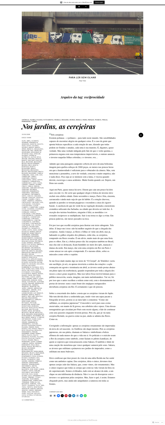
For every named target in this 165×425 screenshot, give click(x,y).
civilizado (36, 204)
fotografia (48, 120)
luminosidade (27, 293)
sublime (37, 371)
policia (25, 338)
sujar (36, 374)
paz (29, 328)
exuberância (26, 267)
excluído (40, 264)
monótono (35, 304)
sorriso (25, 371)
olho (39, 319)
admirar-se (33, 142)
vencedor (25, 388)
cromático (35, 228)
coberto (25, 207)
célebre (38, 184)
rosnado (32, 358)
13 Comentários (28, 400)
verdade (38, 390)
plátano (33, 337)
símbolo (38, 361)
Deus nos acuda (28, 241)
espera (24, 260)
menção (38, 299)
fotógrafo (26, 272)
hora (41, 278)
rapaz (24, 346)
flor (32, 270)
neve (23, 314)
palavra (25, 327)
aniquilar (26, 150)
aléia (24, 145)
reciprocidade (27, 350)
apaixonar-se (36, 152)
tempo (34, 121)
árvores (31, 158)
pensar (35, 332)
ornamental (32, 322)
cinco (37, 199)
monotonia (26, 306)
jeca (39, 290)
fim (28, 270)
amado (37, 147)
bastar (39, 160)
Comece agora (99, 2)
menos (33, 301)
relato (32, 353)
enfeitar (25, 251)
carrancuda (35, 181)
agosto (40, 144)
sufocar (25, 374)
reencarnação (27, 351)
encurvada (26, 248)
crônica (25, 120)
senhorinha (33, 362)
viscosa (30, 393)
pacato (25, 325)
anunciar (38, 150)
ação (24, 141)
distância (39, 241)
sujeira (24, 375)
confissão (35, 218)
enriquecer (26, 252)
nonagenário (27, 316)
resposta (25, 354)
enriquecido (36, 252)
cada (32, 175)
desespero (35, 236)
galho (32, 277)
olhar (34, 319)
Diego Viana (26, 137)
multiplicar (33, 309)
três (42, 385)
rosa (34, 356)
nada (30, 311)
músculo (39, 296)
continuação (35, 223)
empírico (25, 246)
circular (35, 202)
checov (30, 196)
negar (32, 312)
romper (37, 354)
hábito (35, 278)
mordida (35, 306)
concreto (26, 217)
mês (33, 296)
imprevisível (26, 285)
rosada (40, 356)
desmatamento (28, 238)
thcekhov (31, 385)
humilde (34, 280)
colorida (30, 209)
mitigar (33, 303)
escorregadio (27, 256)
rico (31, 354)
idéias (24, 282)
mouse (41, 307)
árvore (25, 158)
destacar (25, 239)
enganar (39, 251)
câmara (25, 184)
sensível (25, 364)
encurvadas (35, 248)
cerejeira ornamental (30, 191)
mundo (24, 311)
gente (38, 277)
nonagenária (39, 314)
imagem (31, 283)
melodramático (28, 299)
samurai (31, 361)
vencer (33, 388)
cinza (24, 201)
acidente (35, 141)
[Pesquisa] (85, 6)
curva (24, 230)
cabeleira (25, 175)
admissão (25, 144)
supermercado (38, 375)
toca (38, 385)
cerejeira (25, 188)
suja (31, 374)
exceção (33, 264)
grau (24, 278)
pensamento (26, 332)
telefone (25, 379)
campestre (26, 176)
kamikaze (25, 291)
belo (30, 165)
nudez (28, 317)
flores (33, 120)
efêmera (30, 243)
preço (36, 340)
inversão (25, 286)
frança (57, 120)
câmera (32, 184)
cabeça (40, 173)
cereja (30, 186)
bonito (32, 167)
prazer (30, 340)
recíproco (37, 346)
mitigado (25, 303)
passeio (98, 120)
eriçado (25, 254)
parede (31, 327)
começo (33, 212)
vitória (30, 395)
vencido (25, 390)
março (79, 120)
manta (31, 294)
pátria (34, 328)
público (41, 328)
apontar (25, 154)
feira (38, 269)
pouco (24, 340)
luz (34, 293)
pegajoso (38, 330)
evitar (39, 262)
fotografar (36, 272)
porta (38, 338)
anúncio (30, 149)
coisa (24, 209)
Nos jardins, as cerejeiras (58, 126)
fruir (30, 275)
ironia (72, 120)
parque (91, 120)
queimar (38, 343)
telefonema (34, 379)
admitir (33, 144)
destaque (33, 239)
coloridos (34, 210)
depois (38, 231)
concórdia (26, 214)
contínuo (26, 223)
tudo (24, 387)
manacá (40, 293)
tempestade (37, 380)
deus (40, 239)
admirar (25, 142)
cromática (26, 228)
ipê (38, 286)
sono (36, 369)
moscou (25, 307)
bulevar (25, 173)
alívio (29, 145)
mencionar (26, 301)
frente (34, 273)
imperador (39, 283)
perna (32, 333)
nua (23, 317)
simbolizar (26, 367)
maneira (25, 294)
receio (24, 348)
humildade (26, 280)
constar (37, 220)
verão (31, 390)
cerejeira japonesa (29, 189)
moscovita (33, 307)
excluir (25, 265)
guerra (29, 278)
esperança (32, 260)
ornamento (26, 324)
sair (38, 359)
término (31, 377)
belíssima (29, 162)
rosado (25, 358)
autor (33, 157)
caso (34, 183)
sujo (30, 375)
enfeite (32, 251)
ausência (32, 155)
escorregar (38, 256)
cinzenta (30, 201)
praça (104, 120)
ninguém (29, 314)
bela (23, 162)
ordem (24, 322)
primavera (26, 121)
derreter (25, 233)
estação (25, 262)
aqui (31, 154)
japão (24, 288)
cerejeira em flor (37, 188)
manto (37, 294)
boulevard (26, 168)
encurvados (36, 249)
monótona (26, 304)
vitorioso (26, 396)
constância (26, 222)
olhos (24, 320)
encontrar (34, 246)
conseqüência (27, 220)
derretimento (35, 233)
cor (32, 225)
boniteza (25, 167)
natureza (36, 311)
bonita (35, 165)
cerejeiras (26, 192)
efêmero (37, 243)
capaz (34, 179)
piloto (29, 335)
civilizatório (27, 205)
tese (39, 384)
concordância (28, 215)
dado (35, 230)
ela (29, 244)
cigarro (31, 199)
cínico (24, 186)
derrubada (26, 235)
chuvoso (39, 197)
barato (25, 160)
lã (37, 291)
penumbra (25, 333)
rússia (29, 346)
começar (25, 212)
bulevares (32, 173)
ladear (32, 291)
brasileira (26, 170)
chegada (37, 196)
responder (40, 353)
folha (36, 270)
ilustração (31, 282)
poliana (40, 337)
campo (33, 176)
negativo (38, 312)
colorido (25, 210)
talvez (24, 377)
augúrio (25, 155)
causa (39, 183)
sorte (31, 371)
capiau (40, 179)
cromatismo (34, 226)
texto (24, 385)
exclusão (32, 265)
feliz (42, 269)
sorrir (41, 369)
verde (24, 392)
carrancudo (27, 183)
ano (31, 150)
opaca (29, 320)
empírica (40, 244)
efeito (24, 244)
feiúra (28, 269)
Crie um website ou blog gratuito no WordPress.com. (82, 420)
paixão (39, 325)
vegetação (38, 387)
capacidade (26, 179)
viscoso (37, 393)
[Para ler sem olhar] (82, 43)
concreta (38, 215)
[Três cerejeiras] (56, 134)
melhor (25, 298)
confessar (26, 218)
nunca (33, 317)
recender (31, 348)
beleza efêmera (33, 163)
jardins (34, 290)
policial (31, 338)
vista (24, 395)
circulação (26, 202)
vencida (39, 388)
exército (25, 264)
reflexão (25, 353)
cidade (24, 199)
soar (33, 367)
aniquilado (38, 149)
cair (36, 175)
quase (33, 341)
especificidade (36, 259)
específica (33, 257)
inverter (33, 286)
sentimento (26, 366)
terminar (25, 382)
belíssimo (37, 162)
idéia (40, 280)
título (37, 377)
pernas (38, 333)
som (31, 369)
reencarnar (38, 351)
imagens (65, 120)
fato (41, 267)
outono (35, 324)
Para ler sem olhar (82, 77)
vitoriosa (37, 395)
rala (33, 345)
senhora (25, 362)
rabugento (26, 345)
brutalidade (33, 171)
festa (24, 270)
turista (30, 387)
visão (24, 393)
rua (38, 358)
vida (29, 392)
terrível (33, 384)
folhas (39, 120)
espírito (25, 257)
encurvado (26, 249)
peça (23, 330)
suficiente (26, 372)
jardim (30, 288)
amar (24, 149)
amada (31, 147)
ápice (39, 157)
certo (24, 196)
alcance (35, 145)
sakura (24, 361)
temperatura (27, 380)
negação (25, 312)
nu (43, 316)
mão (29, 296)
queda (31, 343)
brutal (24, 171)
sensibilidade (34, 364)
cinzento (38, 201)
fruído (24, 275)
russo (24, 359)
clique (35, 205)
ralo (37, 345)
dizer (24, 243)
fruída (40, 273)
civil (41, 202)
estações (32, 262)
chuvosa (31, 197)
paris (85, 120)
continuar (26, 225)
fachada (35, 267)
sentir (34, 366)
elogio (33, 244)
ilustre (24, 283)
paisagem (31, 325)
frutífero (26, 277)
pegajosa (30, 330)
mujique (25, 309)
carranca (25, 181)
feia (23, 269)
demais (32, 231)
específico (26, 259)
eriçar (31, 254)
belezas (25, 165)
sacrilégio (31, 359)
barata (38, 158)
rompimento (27, 356)
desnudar (38, 238)
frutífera (37, 275)
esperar (40, 260)
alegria (25, 147)
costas (38, 225)
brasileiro (35, 170)
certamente (35, 194)
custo (29, 230)
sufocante (35, 372)
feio (33, 269)
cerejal (37, 186)
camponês (26, 178)
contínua (35, 222)
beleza (24, 163)
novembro (37, 316)
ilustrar (40, 282)
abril (29, 141)
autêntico (26, 157)
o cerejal (40, 317)
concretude (35, 217)
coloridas (39, 209)
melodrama (32, 298)
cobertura (33, 207)
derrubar (34, 235)
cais (40, 175)
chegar (25, 197)
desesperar (26, 236)
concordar (35, 214)
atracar (37, 154)
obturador (26, 319)
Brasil (33, 168)
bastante (32, 160)
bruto (40, 171)
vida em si (35, 392)
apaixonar (26, 152)
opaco (35, 320)
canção (33, 178)
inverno (35, 285)
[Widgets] (79, 6)
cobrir (41, 207)
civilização (26, 204)
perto (24, 335)
